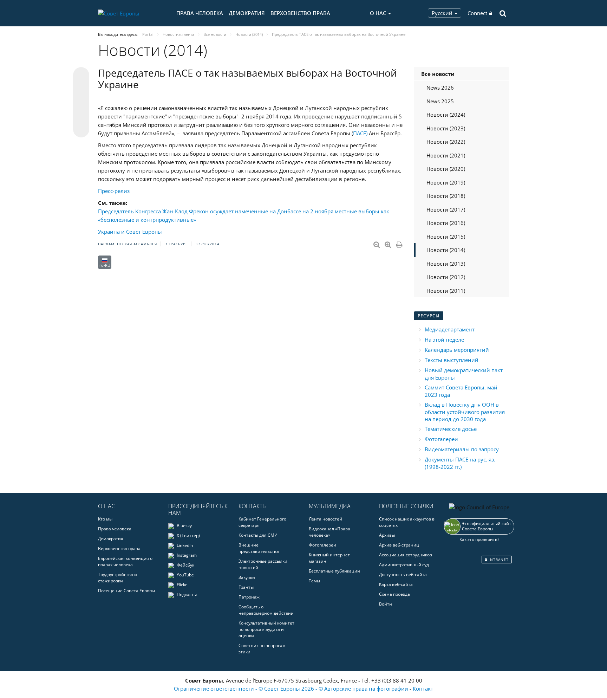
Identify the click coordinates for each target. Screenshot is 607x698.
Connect (477, 13)
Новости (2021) (445, 155)
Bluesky (184, 526)
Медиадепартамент (450, 329)
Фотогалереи (441, 438)
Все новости (438, 73)
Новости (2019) (445, 182)
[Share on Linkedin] (81, 116)
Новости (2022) (445, 141)
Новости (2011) (445, 290)
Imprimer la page (400, 243)
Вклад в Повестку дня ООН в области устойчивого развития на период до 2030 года (465, 411)
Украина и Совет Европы (130, 231)
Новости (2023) (445, 128)
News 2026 (440, 87)
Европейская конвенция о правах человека (125, 561)
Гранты (246, 587)
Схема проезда (394, 594)
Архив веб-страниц (399, 545)
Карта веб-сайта (396, 584)
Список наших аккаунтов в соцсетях (407, 522)
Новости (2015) (445, 236)
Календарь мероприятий (457, 349)
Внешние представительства (259, 548)
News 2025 (440, 101)
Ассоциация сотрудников (405, 555)
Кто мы (105, 519)
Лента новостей (325, 519)
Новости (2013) (445, 263)
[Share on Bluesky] (81, 76)
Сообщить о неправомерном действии (266, 610)
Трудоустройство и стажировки (117, 577)
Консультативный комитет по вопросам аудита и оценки (266, 629)
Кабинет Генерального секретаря (262, 522)
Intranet (498, 559)
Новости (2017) (445, 209)
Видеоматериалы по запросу (462, 449)
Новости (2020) (445, 168)
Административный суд (404, 565)
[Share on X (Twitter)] (81, 89)
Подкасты (186, 594)
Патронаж (249, 597)
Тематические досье (451, 428)
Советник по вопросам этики (262, 648)
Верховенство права (300, 13)
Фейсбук (185, 565)
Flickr (181, 585)
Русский (443, 13)
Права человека (199, 13)
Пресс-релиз (114, 190)
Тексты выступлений (451, 359)
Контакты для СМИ (258, 535)
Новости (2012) (445, 276)
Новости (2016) (445, 222)
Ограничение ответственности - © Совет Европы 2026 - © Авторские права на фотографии (292, 688)
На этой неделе (444, 339)
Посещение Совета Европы (126, 591)
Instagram (186, 555)
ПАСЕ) (360, 133)
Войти (385, 604)
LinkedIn (184, 545)
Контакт (423, 688)
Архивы (387, 535)
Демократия (247, 13)
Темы (314, 581)
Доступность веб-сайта (403, 574)
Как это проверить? (479, 539)
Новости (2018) (445, 195)
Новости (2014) (445, 249)
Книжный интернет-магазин (330, 558)
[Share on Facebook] (81, 102)
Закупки (247, 577)
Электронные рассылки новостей (263, 564)
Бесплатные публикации (334, 571)
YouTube (185, 575)
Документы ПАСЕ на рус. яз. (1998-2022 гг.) (460, 463)
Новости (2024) (445, 114)
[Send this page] (81, 129)
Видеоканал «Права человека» (329, 532)
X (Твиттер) (188, 535)
